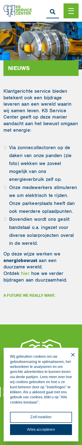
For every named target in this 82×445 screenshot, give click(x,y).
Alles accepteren (41, 429)
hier (25, 273)
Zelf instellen (40, 417)
